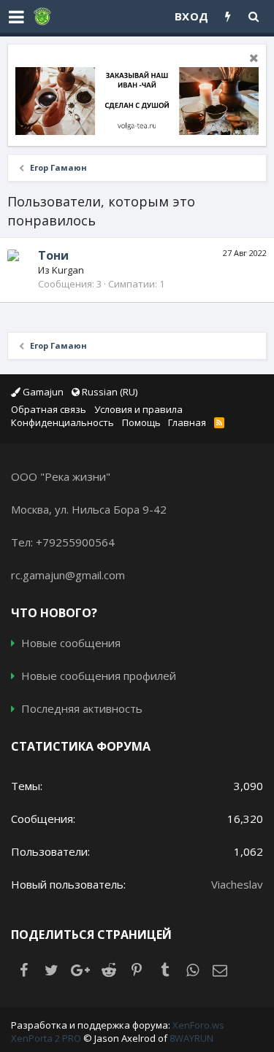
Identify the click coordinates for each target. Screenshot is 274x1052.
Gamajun (42, 391)
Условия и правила (138, 409)
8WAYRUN (191, 1038)
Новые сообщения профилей (98, 675)
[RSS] (221, 422)
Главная (187, 422)
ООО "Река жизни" (60, 476)
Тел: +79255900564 (63, 542)
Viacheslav (237, 884)
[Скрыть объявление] (252, 59)
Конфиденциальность (62, 422)
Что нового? (54, 613)
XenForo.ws (198, 1025)
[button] (16, 17)
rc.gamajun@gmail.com (68, 575)
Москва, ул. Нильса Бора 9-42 (89, 509)
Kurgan (68, 269)
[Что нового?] (228, 16)
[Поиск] (254, 16)
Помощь (141, 422)
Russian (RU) (108, 391)
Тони (53, 255)
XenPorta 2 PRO (46, 1038)
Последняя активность (81, 708)
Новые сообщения (71, 642)
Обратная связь (48, 409)
